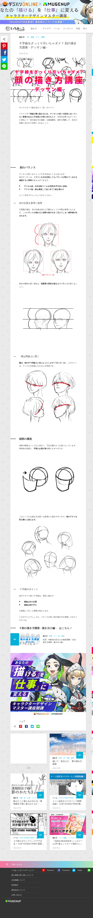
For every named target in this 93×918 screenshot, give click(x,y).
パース (34, 798)
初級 (32, 37)
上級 (28, 798)
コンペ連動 (63, 838)
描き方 (34, 28)
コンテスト (68, 28)
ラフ (37, 37)
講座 (43, 37)
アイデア (47, 28)
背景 (60, 758)
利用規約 (14, 885)
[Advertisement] (37, 143)
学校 (78, 28)
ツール (57, 28)
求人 (85, 28)
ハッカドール (73, 838)
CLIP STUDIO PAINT (66, 798)
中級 (68, 758)
